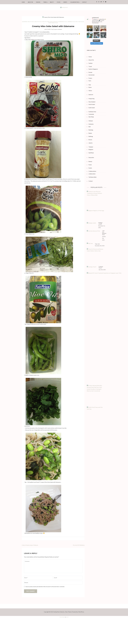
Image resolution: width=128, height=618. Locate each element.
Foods (58, 2)
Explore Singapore (93, 69)
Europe (90, 72)
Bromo (90, 139)
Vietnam (91, 120)
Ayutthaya (91, 152)
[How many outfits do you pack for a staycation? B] (90, 28)
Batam (90, 133)
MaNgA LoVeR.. (100, 223)
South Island (92, 107)
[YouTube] (105, 1)
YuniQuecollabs (93, 177)
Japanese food (71, 21)
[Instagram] (98, 1)
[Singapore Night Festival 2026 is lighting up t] (103, 35)
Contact (84, 2)
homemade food (62, 21)
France (90, 78)
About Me (30, 2)
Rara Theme (68, 612)
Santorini (91, 94)
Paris (90, 80)
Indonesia (91, 124)
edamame (24, 21)
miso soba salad (79, 21)
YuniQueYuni (56, 612)
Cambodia (91, 114)
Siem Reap (91, 116)
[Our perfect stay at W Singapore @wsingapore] (90, 35)
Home (23, 2)
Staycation (91, 157)
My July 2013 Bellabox (79, 545)
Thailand (91, 147)
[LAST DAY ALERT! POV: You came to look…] (96, 28)
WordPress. (81, 612)
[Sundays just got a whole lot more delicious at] (103, 28)
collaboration (92, 173)
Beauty (52, 2)
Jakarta (90, 143)
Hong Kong (91, 98)
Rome (90, 87)
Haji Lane (97, 244)
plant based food (53, 22)
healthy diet (30, 21)
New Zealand (92, 101)
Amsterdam (92, 75)
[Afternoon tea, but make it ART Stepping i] (96, 35)
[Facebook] (96, 1)
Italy (90, 84)
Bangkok (91, 149)
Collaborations (74, 2)
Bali (90, 126)
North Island (92, 104)
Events (65, 2)
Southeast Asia (92, 111)
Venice (90, 90)
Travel (45, 2)
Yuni (52, 29)
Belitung (91, 136)
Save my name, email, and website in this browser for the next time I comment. (45, 586)
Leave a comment (58, 29)
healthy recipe (54, 21)
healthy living (46, 21)
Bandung (91, 130)
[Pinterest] (103, 1)
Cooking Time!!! (101, 267)
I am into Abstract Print (104, 232)
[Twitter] (101, 1)
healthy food (38, 21)
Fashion (38, 2)
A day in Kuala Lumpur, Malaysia (30, 545)
